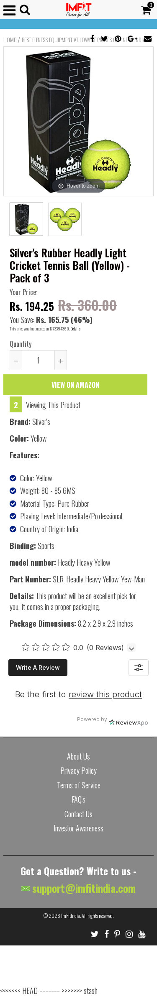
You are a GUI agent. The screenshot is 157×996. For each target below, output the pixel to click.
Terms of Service (78, 785)
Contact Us (78, 813)
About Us (78, 756)
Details (75, 328)
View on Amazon (75, 385)
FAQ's (78, 799)
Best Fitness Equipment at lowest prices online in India (84, 40)
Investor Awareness (78, 828)
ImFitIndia (70, 915)
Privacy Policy (78, 770)
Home (9, 40)
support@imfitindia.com (83, 888)
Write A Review (38, 667)
